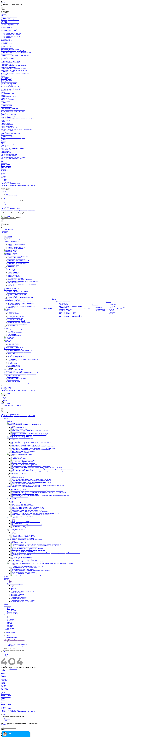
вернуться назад (5, 669)
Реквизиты (4, 680)
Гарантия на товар (6, 697)
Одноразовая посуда (16, 457)
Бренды (3, 674)
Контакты (3, 685)
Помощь (3, 700)
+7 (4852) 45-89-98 (6, 182)
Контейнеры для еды (16, 441)
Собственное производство (18, 587)
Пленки (13, 520)
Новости (3, 683)
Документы (4, 688)
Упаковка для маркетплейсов (19, 427)
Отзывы (3, 682)
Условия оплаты (5, 694)
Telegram (6, 204)
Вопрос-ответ (4, 707)
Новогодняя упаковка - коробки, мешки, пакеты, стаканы (27, 566)
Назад (10, 420)
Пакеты (13, 501)
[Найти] (2, 8)
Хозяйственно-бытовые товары (19, 542)
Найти (2, 729)
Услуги (9, 582)
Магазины (3, 686)
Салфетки (13, 533)
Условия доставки (6, 695)
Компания (10, 617)
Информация (4, 689)
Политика (3, 698)
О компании (4, 679)
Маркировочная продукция (18, 489)
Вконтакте (7, 202)
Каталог (9, 421)
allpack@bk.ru (6, 198)
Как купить (10, 609)
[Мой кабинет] (1, 407)
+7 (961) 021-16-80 (18, 185)
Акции (3, 672)
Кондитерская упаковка (17, 477)
